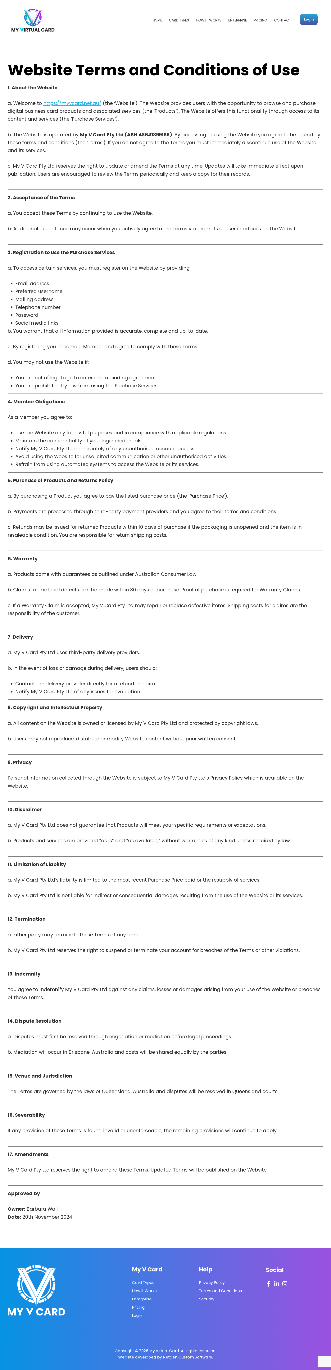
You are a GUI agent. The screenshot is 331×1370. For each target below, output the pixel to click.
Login (137, 1315)
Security (206, 1299)
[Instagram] (285, 1284)
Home (157, 20)
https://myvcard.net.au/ (72, 103)
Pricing (260, 20)
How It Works (208, 20)
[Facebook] (269, 1284)
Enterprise (237, 20)
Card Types (179, 20)
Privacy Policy (212, 1282)
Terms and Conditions (220, 1290)
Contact (282, 20)
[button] (309, 19)
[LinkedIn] (277, 1284)
